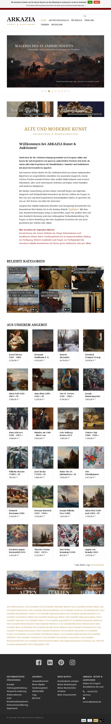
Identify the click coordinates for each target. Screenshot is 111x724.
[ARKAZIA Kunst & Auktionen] (23, 20)
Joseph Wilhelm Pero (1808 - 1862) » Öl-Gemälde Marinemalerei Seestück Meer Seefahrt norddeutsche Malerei (67, 512)
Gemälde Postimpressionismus (23, 630)
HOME (43, 20)
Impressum (12, 708)
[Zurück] (12, 61)
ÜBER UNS (89, 20)
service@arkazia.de (92, 701)
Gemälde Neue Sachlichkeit (21, 627)
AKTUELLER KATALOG (59, 20)
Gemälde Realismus (53, 630)
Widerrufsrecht (14, 694)
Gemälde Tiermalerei (34, 637)
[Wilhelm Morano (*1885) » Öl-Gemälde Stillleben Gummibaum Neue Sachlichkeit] (17, 457)
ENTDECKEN (57, 24)
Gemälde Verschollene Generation (65, 637)
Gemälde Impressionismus (85, 617)
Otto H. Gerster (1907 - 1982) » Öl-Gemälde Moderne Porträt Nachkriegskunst (68, 395)
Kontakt (10, 684)
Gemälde (37, 606)
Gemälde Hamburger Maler (54, 617)
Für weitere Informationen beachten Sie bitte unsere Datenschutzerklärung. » (55, 5)
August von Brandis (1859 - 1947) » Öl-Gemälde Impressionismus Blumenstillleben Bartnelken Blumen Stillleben (93, 551)
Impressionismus (74, 640)
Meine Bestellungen (67, 684)
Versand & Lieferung (16, 691)
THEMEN (45, 24)
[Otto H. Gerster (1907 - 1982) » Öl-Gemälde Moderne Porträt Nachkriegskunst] (68, 379)
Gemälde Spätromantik (78, 634)
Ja (90, 2)
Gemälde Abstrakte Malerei (60, 606)
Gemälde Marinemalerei (25, 623)
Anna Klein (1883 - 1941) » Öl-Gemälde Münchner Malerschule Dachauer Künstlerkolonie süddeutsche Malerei (42, 395)
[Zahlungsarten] (83, 720)
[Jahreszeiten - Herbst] (88, 582)
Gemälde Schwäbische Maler (47, 634)
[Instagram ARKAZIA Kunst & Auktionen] (72, 662)
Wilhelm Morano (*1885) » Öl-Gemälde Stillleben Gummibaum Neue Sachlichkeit (17, 473)
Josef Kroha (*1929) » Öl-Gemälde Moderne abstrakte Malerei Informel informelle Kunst (42, 473)
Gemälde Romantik (77, 630)
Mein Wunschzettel (67, 694)
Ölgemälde (41, 644)
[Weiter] (99, 61)
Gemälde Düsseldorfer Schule (23, 613)
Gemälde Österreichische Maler (46, 640)
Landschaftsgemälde (20, 644)
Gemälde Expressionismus (55, 613)
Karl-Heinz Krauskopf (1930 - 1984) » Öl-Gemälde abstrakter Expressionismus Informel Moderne (68, 551)
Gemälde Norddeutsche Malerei (54, 627)
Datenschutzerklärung (17, 705)
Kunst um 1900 (95, 640)
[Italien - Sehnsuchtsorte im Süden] (55, 582)
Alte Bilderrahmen (18, 606)
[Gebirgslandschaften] (23, 582)
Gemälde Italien (39, 620)
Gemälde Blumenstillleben (48, 610)
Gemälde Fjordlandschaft (85, 613)
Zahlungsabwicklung (17, 688)
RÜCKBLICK (76, 20)
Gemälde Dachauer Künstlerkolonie (84, 610)
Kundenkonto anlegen (68, 681)
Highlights (73, 209)
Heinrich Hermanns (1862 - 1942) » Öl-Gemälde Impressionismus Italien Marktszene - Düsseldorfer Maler (17, 512)
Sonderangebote (40, 688)
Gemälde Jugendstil (61, 620)
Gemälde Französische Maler (22, 617)
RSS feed (36, 698)
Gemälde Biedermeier (20, 610)
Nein (97, 2)
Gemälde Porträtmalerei (86, 627)
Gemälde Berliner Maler (90, 606)
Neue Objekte (38, 684)
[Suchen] (84, 16)
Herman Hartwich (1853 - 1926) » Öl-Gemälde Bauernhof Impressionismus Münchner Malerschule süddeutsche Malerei (42, 512)
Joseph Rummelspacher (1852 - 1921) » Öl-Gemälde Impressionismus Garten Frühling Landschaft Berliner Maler (93, 395)
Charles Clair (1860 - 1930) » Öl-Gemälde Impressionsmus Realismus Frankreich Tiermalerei (93, 434)
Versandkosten (97, 565)
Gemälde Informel (17, 620)
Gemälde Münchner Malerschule (81, 623)
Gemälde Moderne (51, 623)
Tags (34, 694)
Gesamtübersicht (40, 681)
